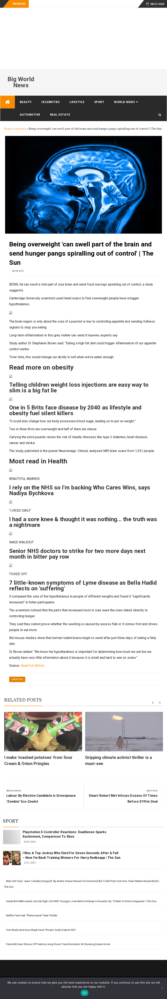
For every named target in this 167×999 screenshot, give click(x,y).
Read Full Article (32, 665)
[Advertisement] (83, 38)
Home (8, 128)
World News (124, 102)
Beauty (26, 102)
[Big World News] (7, 102)
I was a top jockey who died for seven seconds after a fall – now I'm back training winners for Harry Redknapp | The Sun (71, 855)
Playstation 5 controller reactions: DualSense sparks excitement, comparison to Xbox (64, 834)
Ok (84, 993)
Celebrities (50, 102)
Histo (34, 3)
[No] (162, 988)
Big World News (21, 82)
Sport (99, 102)
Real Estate (60, 114)
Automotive (30, 114)
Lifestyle (77, 102)
